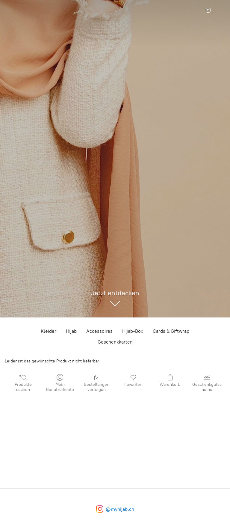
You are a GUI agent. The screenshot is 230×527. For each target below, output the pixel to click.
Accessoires (99, 331)
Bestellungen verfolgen (96, 387)
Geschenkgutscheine (207, 387)
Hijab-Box (132, 331)
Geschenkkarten (115, 342)
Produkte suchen (23, 387)
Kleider (48, 331)
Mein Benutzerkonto (60, 387)
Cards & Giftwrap (171, 331)
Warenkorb (170, 384)
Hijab (71, 331)
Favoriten (133, 384)
